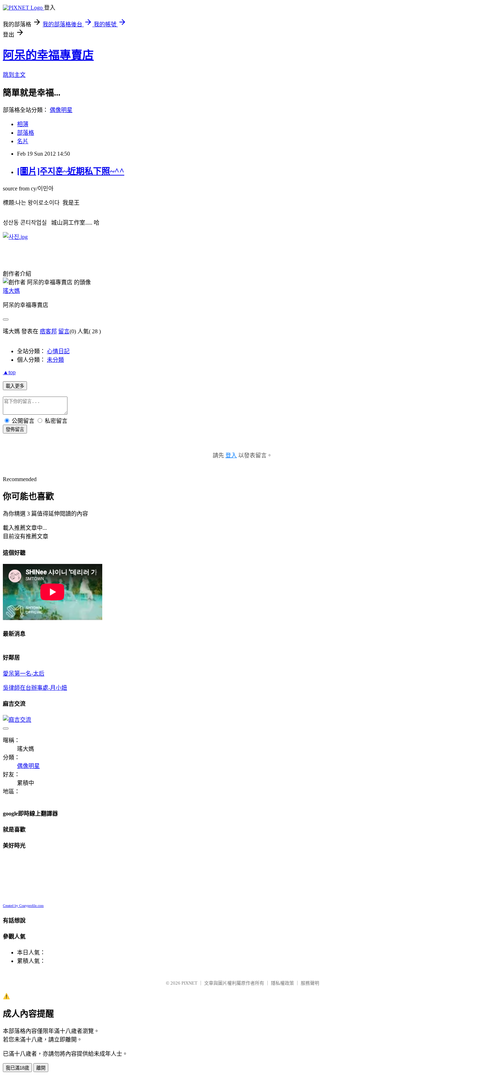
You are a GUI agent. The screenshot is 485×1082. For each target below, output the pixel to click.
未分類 (55, 360)
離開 (40, 1068)
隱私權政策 (282, 983)
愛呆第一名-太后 (23, 674)
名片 (22, 141)
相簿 (22, 124)
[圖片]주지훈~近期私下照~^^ (70, 171)
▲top (9, 372)
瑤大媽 (11, 291)
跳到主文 (14, 75)
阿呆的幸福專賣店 (48, 55)
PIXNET (189, 983)
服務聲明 (310, 983)
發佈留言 (15, 429)
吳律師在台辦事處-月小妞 (35, 688)
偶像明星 (61, 110)
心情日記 (58, 351)
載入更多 (15, 386)
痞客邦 (48, 331)
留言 (64, 331)
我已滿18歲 (17, 1068)
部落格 (25, 133)
